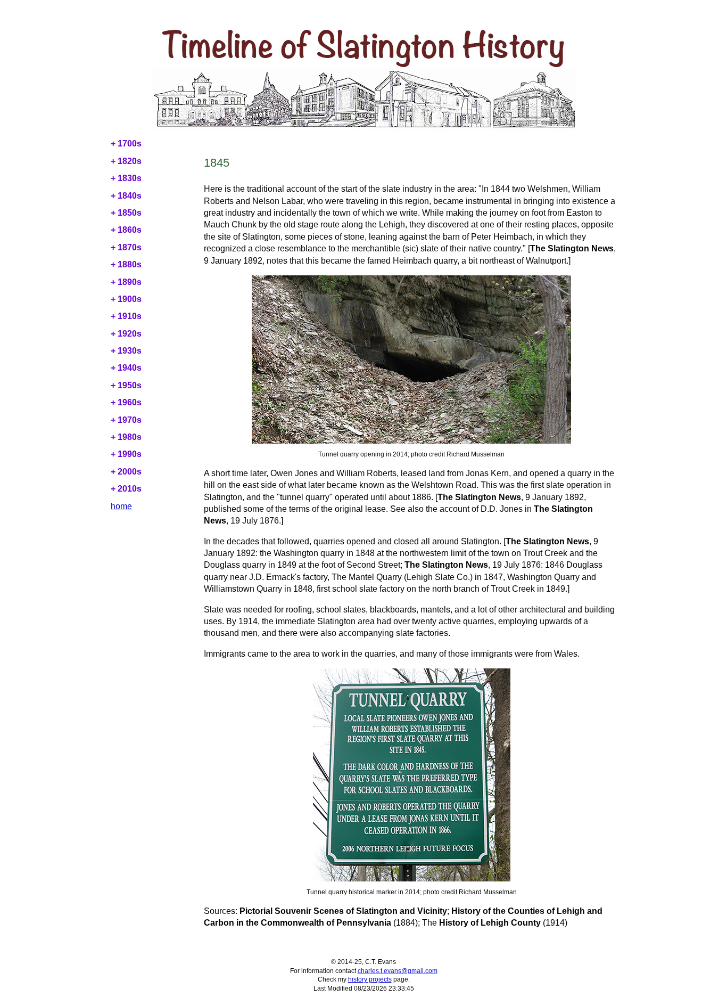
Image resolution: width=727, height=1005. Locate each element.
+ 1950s (126, 385)
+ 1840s (126, 195)
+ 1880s (126, 264)
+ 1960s (126, 402)
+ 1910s (126, 316)
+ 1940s (126, 367)
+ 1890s (126, 282)
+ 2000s (126, 471)
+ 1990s (126, 454)
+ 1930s (126, 350)
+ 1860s (126, 229)
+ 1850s (126, 212)
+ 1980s (126, 437)
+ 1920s (126, 333)
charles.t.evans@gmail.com (397, 971)
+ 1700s (126, 143)
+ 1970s (126, 419)
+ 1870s (126, 247)
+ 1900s (126, 299)
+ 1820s (126, 161)
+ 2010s (126, 488)
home (121, 506)
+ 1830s (126, 178)
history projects (370, 979)
